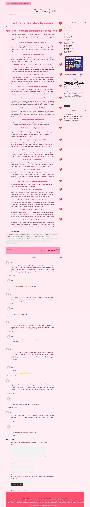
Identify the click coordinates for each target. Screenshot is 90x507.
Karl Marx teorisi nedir (36, 236)
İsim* (12, 458)
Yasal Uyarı (21, 3)
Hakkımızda (26, 3)
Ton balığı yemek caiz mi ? (68, 39)
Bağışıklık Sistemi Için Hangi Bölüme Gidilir (71, 116)
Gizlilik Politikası (15, 3)
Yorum (12, 444)
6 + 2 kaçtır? (14, 478)
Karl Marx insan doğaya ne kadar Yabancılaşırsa (15, 236)
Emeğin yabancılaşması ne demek (12, 234)
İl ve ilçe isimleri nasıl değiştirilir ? (69, 36)
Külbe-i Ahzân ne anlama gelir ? (69, 48)
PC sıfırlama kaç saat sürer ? (68, 33)
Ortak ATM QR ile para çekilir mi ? (69, 27)
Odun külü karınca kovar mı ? (69, 42)
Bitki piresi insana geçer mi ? (68, 45)
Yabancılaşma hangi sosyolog (40, 238)
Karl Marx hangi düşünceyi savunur (51, 234)
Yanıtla (13, 275)
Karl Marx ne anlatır (28, 236)
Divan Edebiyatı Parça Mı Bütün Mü (70, 120)
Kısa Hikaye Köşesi (45, 11)
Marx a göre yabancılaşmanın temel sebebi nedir (15, 238)
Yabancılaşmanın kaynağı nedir (12, 243)
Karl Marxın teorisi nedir (46, 236)
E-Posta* (13, 463)
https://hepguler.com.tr (10, 490)
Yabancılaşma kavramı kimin (52, 238)
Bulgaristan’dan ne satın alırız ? (69, 30)
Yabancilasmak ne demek (29, 238)
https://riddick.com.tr (28, 490)
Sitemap (34, 490)
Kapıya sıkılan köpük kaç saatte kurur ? (70, 51)
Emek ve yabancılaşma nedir (25, 234)
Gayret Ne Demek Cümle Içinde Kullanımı (50, 250)
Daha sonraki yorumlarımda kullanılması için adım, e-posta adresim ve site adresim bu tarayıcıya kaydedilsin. (32, 476)
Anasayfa (8, 3)
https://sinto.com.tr (19, 490)
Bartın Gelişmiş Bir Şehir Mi (68, 114)
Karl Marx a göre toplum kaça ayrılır (37, 234)
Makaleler (16, 231)
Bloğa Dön (8, 250)
